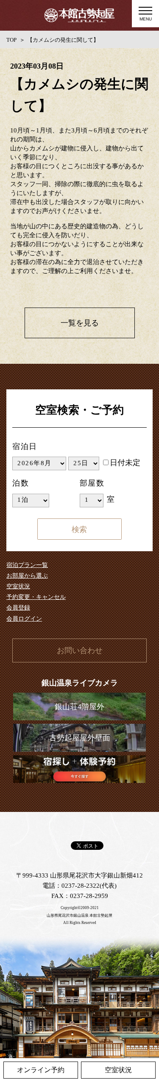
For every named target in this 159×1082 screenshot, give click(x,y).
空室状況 (18, 586)
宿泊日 (24, 446)
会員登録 (18, 607)
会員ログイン (24, 619)
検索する (79, 529)
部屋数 (92, 483)
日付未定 (125, 462)
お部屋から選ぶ (27, 576)
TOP (11, 40)
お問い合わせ (80, 650)
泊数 (20, 483)
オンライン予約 (40, 1069)
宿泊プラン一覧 (27, 565)
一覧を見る (80, 323)
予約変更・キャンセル (36, 597)
